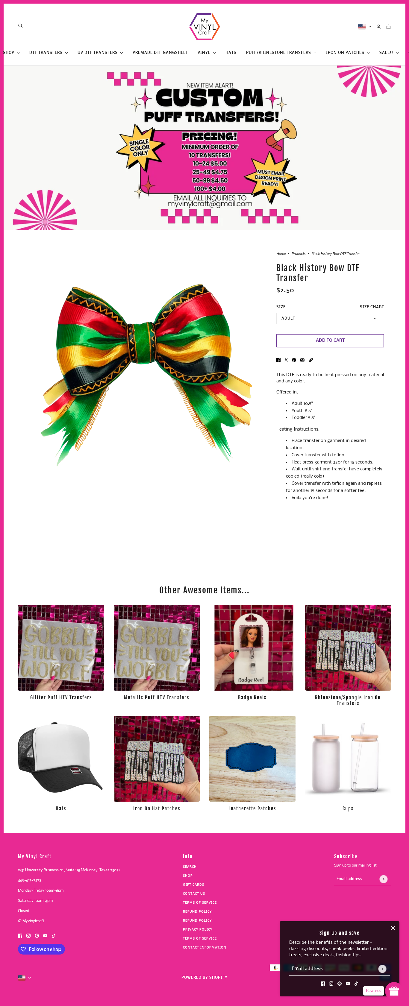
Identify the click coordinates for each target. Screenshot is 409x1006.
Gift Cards (193, 885)
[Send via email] (302, 360)
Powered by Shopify (204, 978)
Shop (188, 876)
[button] (310, 360)
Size (330, 307)
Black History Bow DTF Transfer (318, 273)
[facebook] (322, 983)
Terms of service (200, 938)
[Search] (20, 25)
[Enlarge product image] (146, 372)
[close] (393, 928)
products (298, 254)
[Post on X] (286, 360)
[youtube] (347, 983)
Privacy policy (197, 929)
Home (281, 254)
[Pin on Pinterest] (294, 360)
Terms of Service (200, 903)
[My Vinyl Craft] (204, 26)
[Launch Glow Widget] (394, 991)
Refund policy (197, 912)
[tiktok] (356, 983)
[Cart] (388, 26)
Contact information (204, 947)
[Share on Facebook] (278, 360)
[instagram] (331, 983)
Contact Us (194, 894)
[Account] (378, 26)
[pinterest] (339, 983)
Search (190, 867)
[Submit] (382, 969)
